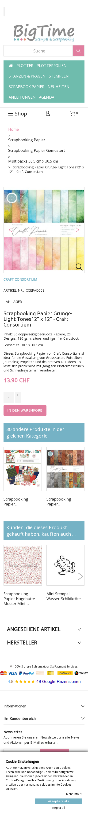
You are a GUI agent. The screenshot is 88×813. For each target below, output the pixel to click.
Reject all (58, 807)
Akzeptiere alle (58, 801)
